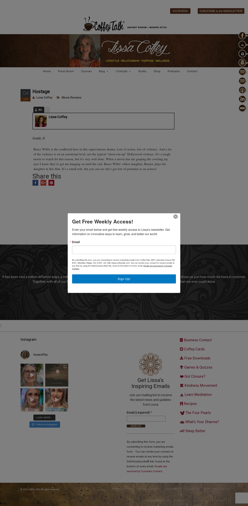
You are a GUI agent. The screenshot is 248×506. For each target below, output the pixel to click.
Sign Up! (124, 279)
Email (76, 242)
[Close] (175, 216)
